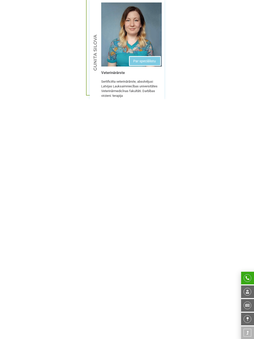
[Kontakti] (247, 319)
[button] (145, 61)
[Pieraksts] (247, 278)
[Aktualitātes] (247, 305)
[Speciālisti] (247, 292)
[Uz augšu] (247, 333)
